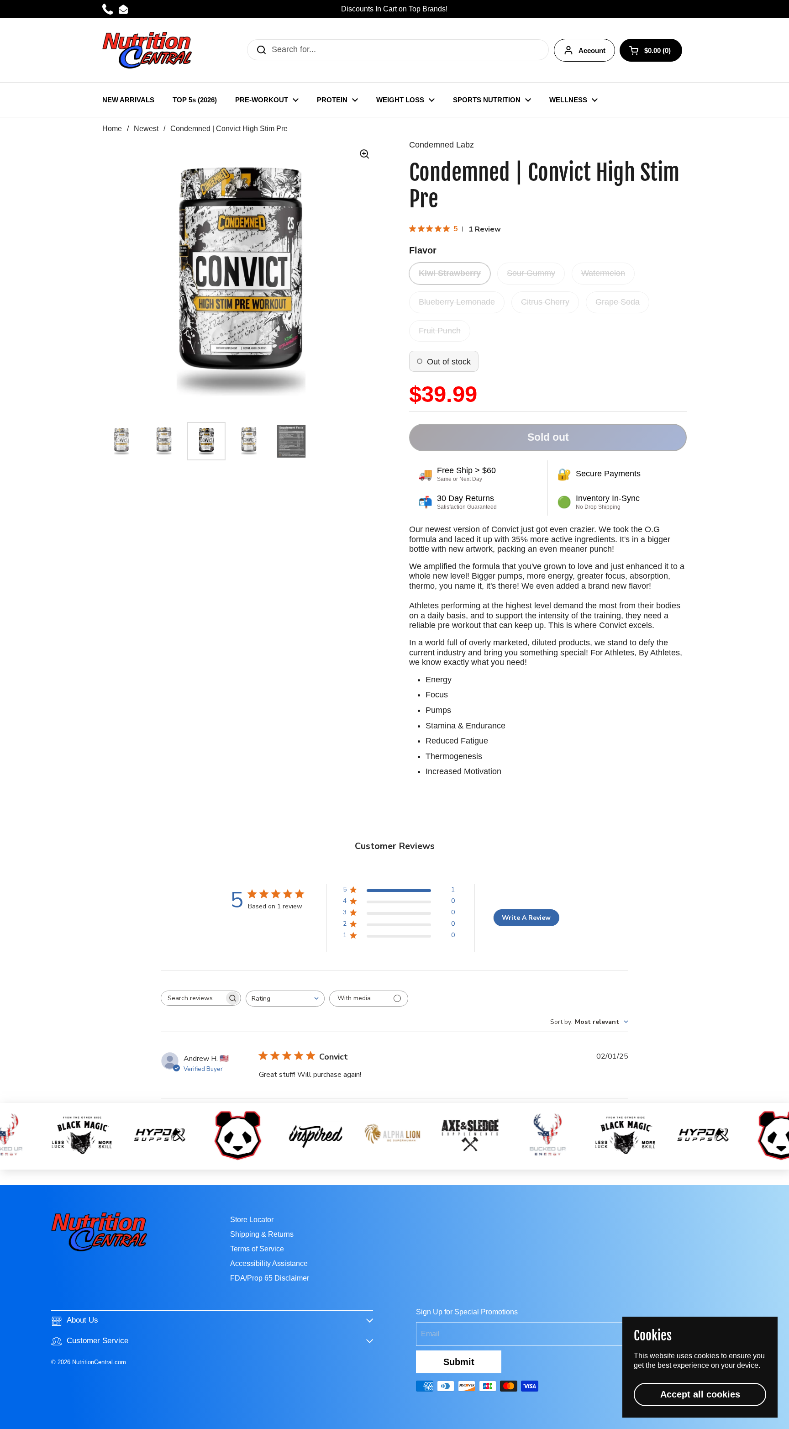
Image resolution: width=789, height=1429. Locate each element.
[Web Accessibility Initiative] (785, 1418)
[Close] (544, 607)
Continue (394, 790)
